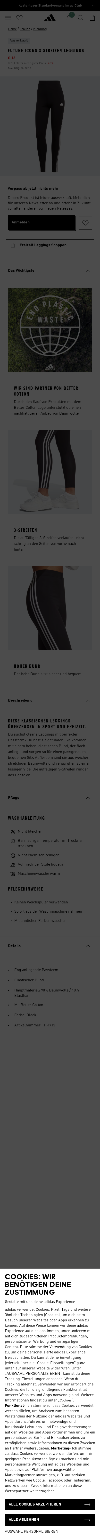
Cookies (66, 1400)
